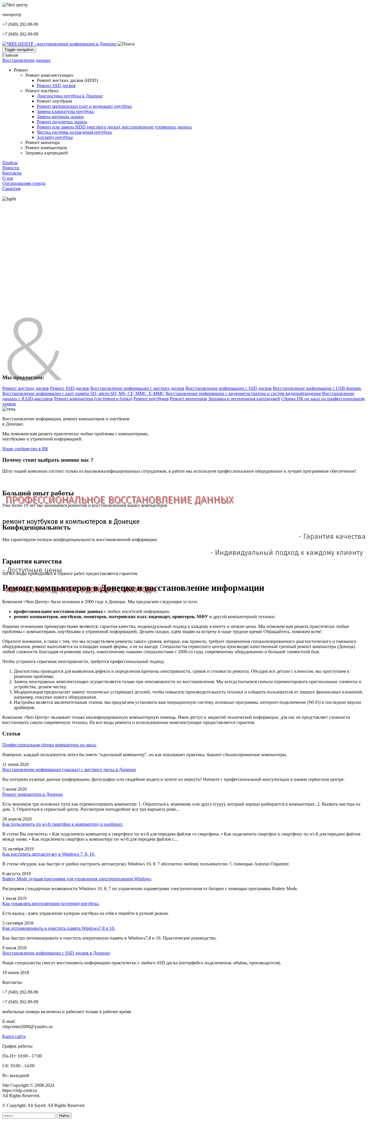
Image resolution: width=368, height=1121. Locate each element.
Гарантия (11, 188)
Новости (10, 167)
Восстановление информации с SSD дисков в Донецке (56, 953)
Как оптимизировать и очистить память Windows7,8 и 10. (58, 928)
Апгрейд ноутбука (55, 137)
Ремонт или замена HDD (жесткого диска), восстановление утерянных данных (114, 126)
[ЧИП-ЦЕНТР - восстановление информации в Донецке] (60, 43)
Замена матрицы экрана (60, 116)
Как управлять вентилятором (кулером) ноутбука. (50, 903)
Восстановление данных (26, 60)
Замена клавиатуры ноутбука (65, 111)
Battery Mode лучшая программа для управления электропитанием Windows (76, 878)
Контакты (12, 172)
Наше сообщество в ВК (25, 448)
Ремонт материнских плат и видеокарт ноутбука (84, 106)
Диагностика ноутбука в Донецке (70, 95)
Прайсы (10, 162)
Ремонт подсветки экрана (62, 121)
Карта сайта (14, 1036)
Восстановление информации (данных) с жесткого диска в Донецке (69, 769)
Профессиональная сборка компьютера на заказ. (49, 744)
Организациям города (23, 183)
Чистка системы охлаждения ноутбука (74, 132)
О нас (8, 178)
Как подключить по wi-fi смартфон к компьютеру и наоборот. (62, 824)
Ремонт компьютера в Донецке (32, 794)
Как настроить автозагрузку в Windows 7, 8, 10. (48, 854)
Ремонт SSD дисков (56, 85)
